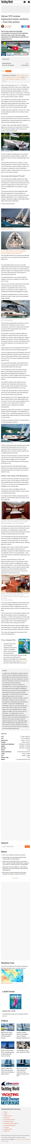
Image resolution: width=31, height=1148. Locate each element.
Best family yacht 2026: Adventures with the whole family (6, 1035)
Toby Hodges (8, 26)
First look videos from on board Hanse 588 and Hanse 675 (13, 252)
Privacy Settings (4, 1141)
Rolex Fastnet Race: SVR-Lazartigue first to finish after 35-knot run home (7, 1053)
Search (27, 846)
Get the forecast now (7, 983)
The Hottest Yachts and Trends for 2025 (23, 1051)
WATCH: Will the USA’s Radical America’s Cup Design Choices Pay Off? (23, 1072)
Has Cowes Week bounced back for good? (14, 855)
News (4, 851)
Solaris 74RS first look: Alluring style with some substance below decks (7, 1071)
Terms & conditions (18, 1139)
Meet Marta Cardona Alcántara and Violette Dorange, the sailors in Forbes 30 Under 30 (14, 873)
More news (15, 878)
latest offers (24, 661)
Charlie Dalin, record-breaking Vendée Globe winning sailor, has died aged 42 (14, 858)
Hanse (27, 63)
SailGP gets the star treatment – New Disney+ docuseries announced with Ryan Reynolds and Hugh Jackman (15, 868)
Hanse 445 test (7, 229)
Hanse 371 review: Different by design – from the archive (15, 79)
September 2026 (8, 1011)
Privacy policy (26, 1139)
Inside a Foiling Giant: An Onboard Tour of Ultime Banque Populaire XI (23, 1035)
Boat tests (8, 71)
